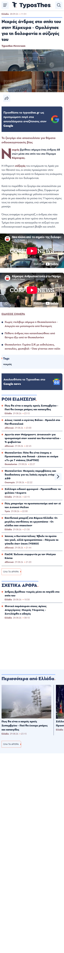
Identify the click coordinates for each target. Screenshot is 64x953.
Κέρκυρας (18, 158)
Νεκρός (16, 150)
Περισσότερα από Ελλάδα (28, 679)
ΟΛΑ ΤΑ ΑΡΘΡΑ (11, 571)
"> (24, 119)
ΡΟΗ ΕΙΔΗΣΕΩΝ (19, 399)
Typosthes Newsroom (13, 46)
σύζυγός (20, 166)
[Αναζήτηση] (58, 5)
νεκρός (7, 364)
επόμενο (58, 476)
